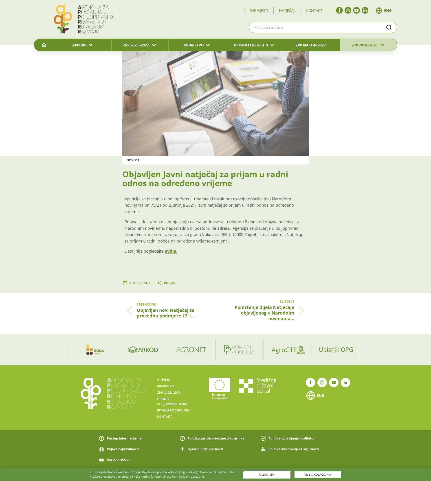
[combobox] (323, 27)
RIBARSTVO (194, 45)
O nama (163, 379)
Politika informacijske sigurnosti (293, 449)
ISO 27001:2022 (118, 460)
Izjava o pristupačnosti (205, 449)
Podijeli (171, 283)
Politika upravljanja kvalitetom (292, 438)
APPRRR (79, 45)
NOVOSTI (133, 160)
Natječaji (287, 10)
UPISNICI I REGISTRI (251, 45)
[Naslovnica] (44, 45)
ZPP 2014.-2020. (365, 45)
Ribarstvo (165, 386)
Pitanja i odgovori (173, 410)
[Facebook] (339, 10)
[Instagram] (348, 10)
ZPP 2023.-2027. (136, 45)
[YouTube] (356, 10)
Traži (389, 27)
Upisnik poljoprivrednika (172, 401)
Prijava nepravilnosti (123, 449)
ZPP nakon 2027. (311, 45)
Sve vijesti (259, 10)
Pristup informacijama (124, 438)
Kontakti (314, 10)
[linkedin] (365, 10)
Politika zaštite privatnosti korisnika (216, 438)
